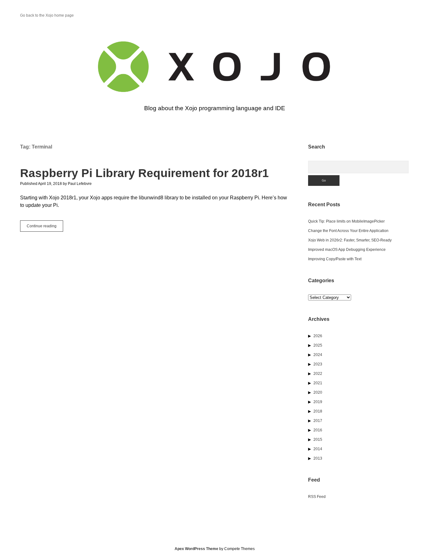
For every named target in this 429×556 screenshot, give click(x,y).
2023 (317, 364)
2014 (317, 449)
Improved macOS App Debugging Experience (347, 249)
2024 (317, 355)
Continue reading (45, 228)
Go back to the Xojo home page (47, 15)
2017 (317, 420)
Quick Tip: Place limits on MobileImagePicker (346, 221)
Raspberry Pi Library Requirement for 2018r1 (144, 173)
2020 (317, 392)
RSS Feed (317, 496)
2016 (317, 430)
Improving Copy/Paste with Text (334, 259)
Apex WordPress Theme (196, 549)
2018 (317, 411)
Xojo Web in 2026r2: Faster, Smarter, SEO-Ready (350, 240)
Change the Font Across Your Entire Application (348, 231)
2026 (317, 336)
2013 (317, 458)
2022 (317, 373)
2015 (317, 439)
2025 (317, 345)
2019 (317, 402)
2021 (317, 383)
